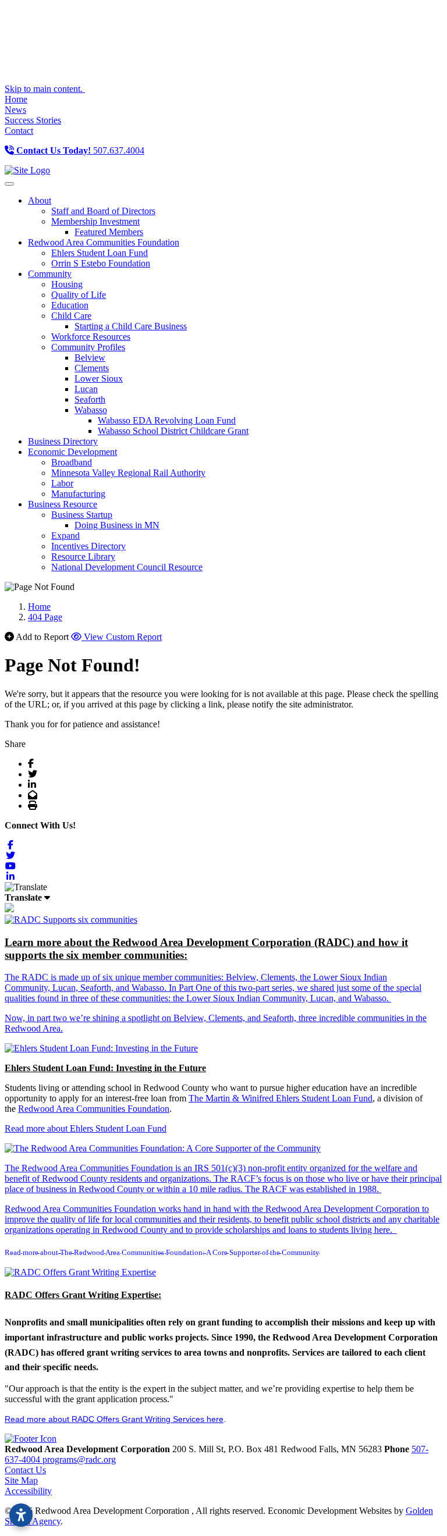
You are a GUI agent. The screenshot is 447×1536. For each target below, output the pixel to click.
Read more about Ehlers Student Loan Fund (85, 1128)
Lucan (86, 389)
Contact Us (25, 1470)
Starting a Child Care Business (130, 326)
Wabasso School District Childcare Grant (173, 431)
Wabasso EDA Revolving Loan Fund (167, 420)
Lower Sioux (98, 378)
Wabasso (90, 410)
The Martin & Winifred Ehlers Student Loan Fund (280, 1098)
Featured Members (108, 232)
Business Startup (81, 515)
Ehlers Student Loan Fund (99, 253)
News (15, 110)
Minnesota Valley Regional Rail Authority (128, 473)
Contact (19, 131)
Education (69, 305)
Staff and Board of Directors (103, 211)
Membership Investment (95, 221)
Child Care (71, 316)
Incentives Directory (88, 546)
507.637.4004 (80, 150)
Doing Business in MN (116, 525)
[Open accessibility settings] (21, 1515)
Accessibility (28, 1491)
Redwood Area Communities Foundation (93, 1109)
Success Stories (33, 120)
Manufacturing (78, 494)
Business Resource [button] (62, 504)
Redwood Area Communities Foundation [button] (103, 242)
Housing (67, 284)
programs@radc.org (79, 1459)
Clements (91, 368)
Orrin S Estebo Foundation (100, 263)
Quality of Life (78, 295)
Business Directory (63, 441)
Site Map (21, 1480)
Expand (65, 536)
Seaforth (89, 399)
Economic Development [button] (72, 452)
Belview (89, 357)
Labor (62, 483)
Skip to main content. (45, 89)
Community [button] (50, 274)
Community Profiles (88, 347)
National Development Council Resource (127, 567)
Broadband (71, 462)
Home (16, 99)
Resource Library (83, 556)
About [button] (39, 200)
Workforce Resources (90, 337)
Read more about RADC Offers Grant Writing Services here (114, 1419)
